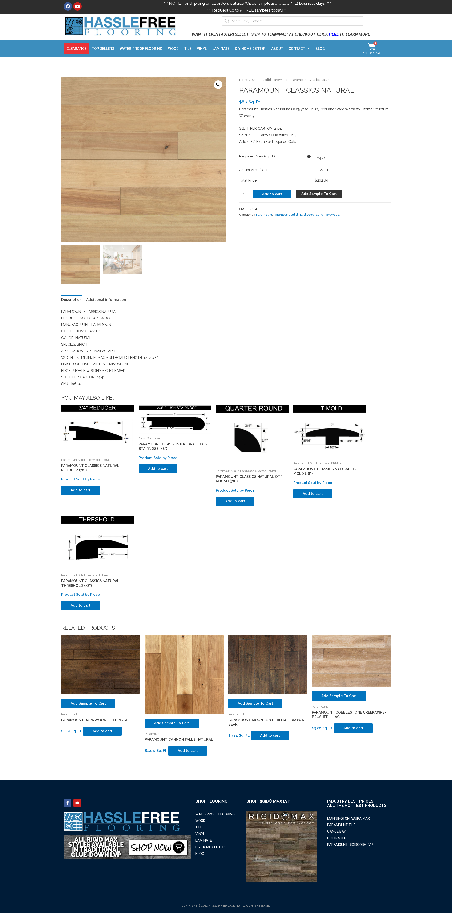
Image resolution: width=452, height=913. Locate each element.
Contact (297, 48)
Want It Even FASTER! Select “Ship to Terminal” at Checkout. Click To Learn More (281, 34)
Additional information (106, 299)
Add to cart (272, 194)
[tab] (71, 300)
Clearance (76, 48)
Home (243, 80)
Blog (320, 48)
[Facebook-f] (67, 803)
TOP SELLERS (103, 48)
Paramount (264, 214)
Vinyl (202, 48)
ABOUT (277, 48)
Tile (187, 48)
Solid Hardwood (275, 80)
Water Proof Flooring (141, 48)
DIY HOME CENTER (250, 48)
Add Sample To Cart (319, 194)
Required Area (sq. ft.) (257, 156)
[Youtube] (77, 6)
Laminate (220, 48)
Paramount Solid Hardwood (294, 214)
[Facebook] (68, 6)
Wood (173, 48)
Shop (256, 80)
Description (71, 299)
